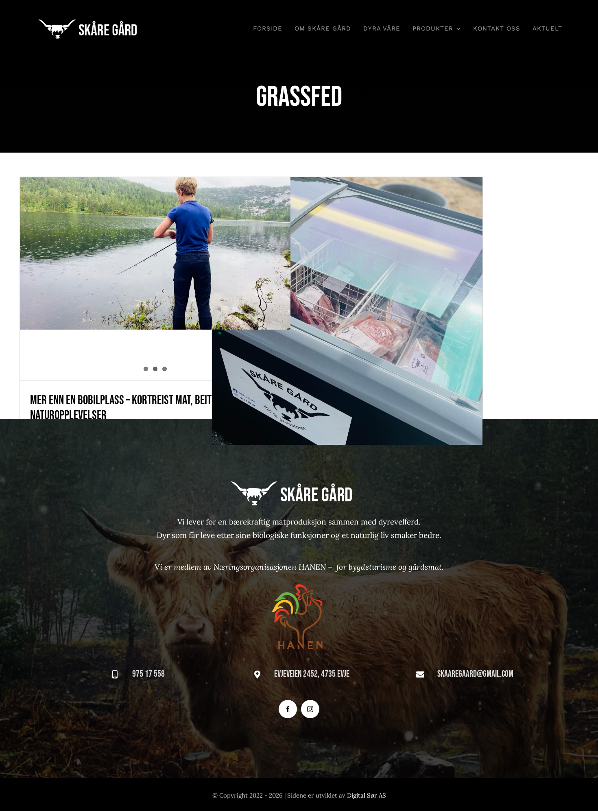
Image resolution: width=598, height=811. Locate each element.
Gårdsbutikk (347, 297)
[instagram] (310, 709)
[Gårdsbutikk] (347, 311)
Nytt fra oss (347, 326)
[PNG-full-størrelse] (299, 578)
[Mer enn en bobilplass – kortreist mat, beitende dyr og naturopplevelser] (155, 253)
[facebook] (288, 709)
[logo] (94, 21)
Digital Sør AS (366, 795)
